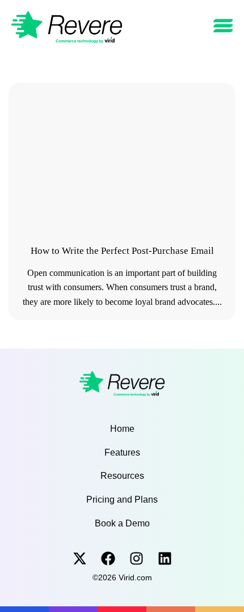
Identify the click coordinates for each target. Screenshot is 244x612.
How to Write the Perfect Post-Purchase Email (122, 250)
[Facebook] (108, 558)
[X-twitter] (79, 558)
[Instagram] (136, 558)
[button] (223, 26)
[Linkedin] (165, 558)
